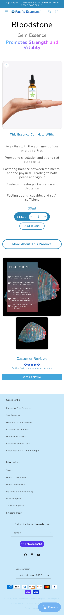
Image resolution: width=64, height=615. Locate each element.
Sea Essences (13, 415)
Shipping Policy (14, 512)
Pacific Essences (20, 598)
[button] (6, 11)
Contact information (33, 608)
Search (9, 470)
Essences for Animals (17, 429)
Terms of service (33, 603)
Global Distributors (16, 477)
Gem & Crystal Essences (19, 422)
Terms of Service (15, 505)
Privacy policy (17, 603)
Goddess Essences (16, 436)
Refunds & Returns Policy (19, 491)
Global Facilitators (15, 484)
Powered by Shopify (36, 598)
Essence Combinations (18, 443)
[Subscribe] (49, 532)
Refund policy (53, 598)
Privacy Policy (13, 498)
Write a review (32, 377)
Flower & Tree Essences (18, 408)
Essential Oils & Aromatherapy (22, 450)
